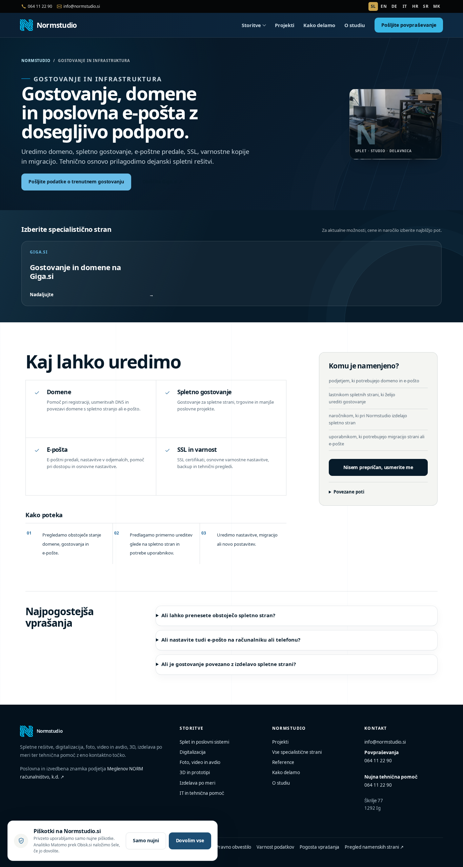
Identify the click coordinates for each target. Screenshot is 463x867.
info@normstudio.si (385, 742)
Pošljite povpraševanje (409, 25)
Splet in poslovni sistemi (204, 742)
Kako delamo (319, 25)
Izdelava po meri (197, 783)
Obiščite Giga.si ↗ (162, 181)
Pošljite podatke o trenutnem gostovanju (76, 181)
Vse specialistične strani (297, 752)
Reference (283, 762)
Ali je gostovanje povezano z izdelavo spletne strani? (228, 664)
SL (373, 6)
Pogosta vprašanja (319, 847)
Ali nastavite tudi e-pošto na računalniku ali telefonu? (230, 639)
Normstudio (36, 60)
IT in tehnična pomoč (202, 793)
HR (415, 6)
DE (394, 6)
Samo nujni (146, 840)
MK (436, 6)
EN (384, 6)
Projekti (284, 25)
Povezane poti (349, 492)
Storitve (251, 25)
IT (405, 6)
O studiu (354, 25)
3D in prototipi (195, 772)
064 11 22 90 (378, 761)
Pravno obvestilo (233, 847)
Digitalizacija (193, 752)
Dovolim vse (190, 840)
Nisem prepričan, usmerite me (378, 467)
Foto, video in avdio (200, 762)
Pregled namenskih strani (374, 847)
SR (425, 6)
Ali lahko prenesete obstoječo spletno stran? (218, 615)
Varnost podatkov (275, 847)
